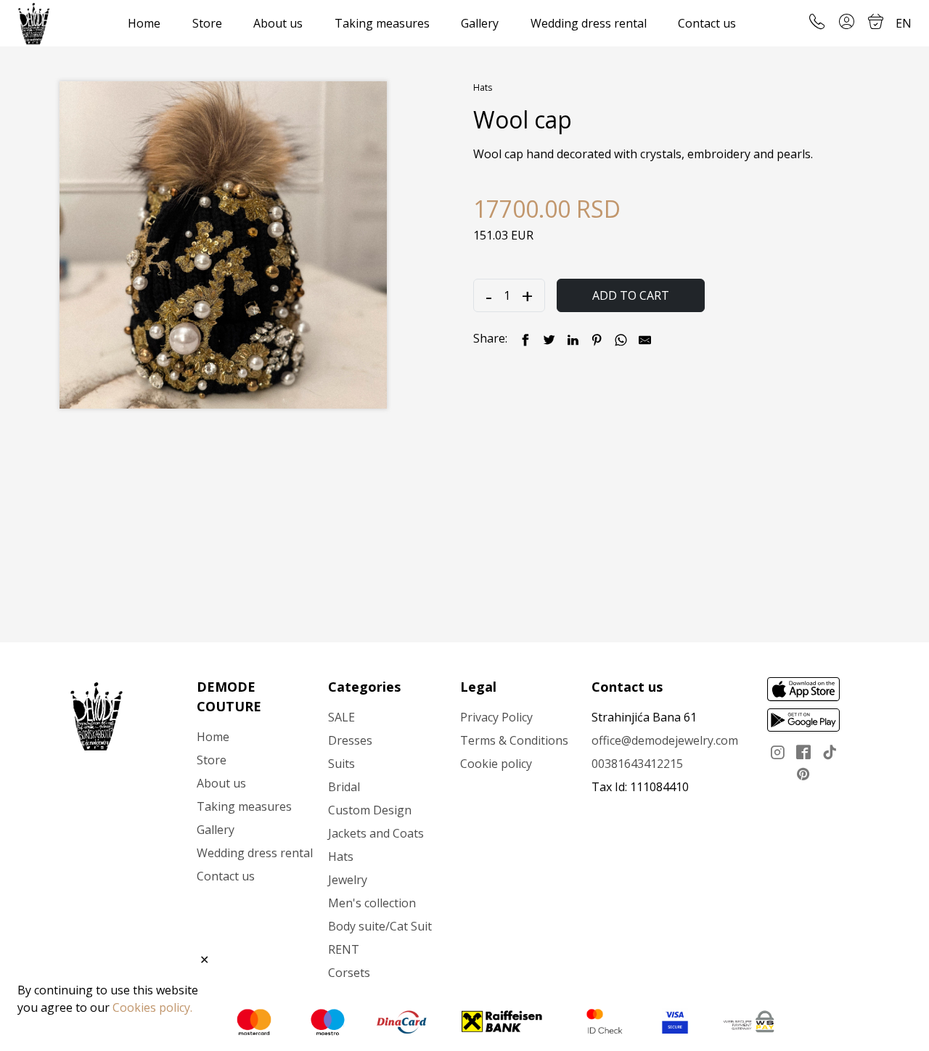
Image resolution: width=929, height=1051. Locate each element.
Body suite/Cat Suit (380, 926)
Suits (341, 764)
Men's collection (372, 903)
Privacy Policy (496, 717)
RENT (343, 949)
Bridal (344, 787)
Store (207, 23)
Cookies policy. (152, 1007)
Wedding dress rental (589, 23)
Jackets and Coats (376, 833)
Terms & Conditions (514, 740)
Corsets (349, 973)
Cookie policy (496, 764)
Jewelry (347, 880)
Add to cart (630, 295)
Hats (482, 87)
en (904, 23)
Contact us (707, 23)
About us (278, 23)
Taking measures (382, 23)
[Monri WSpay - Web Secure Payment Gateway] (749, 1021)
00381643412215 (637, 764)
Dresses (350, 740)
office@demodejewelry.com (665, 740)
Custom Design (370, 810)
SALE (341, 717)
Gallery (480, 23)
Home (144, 23)
